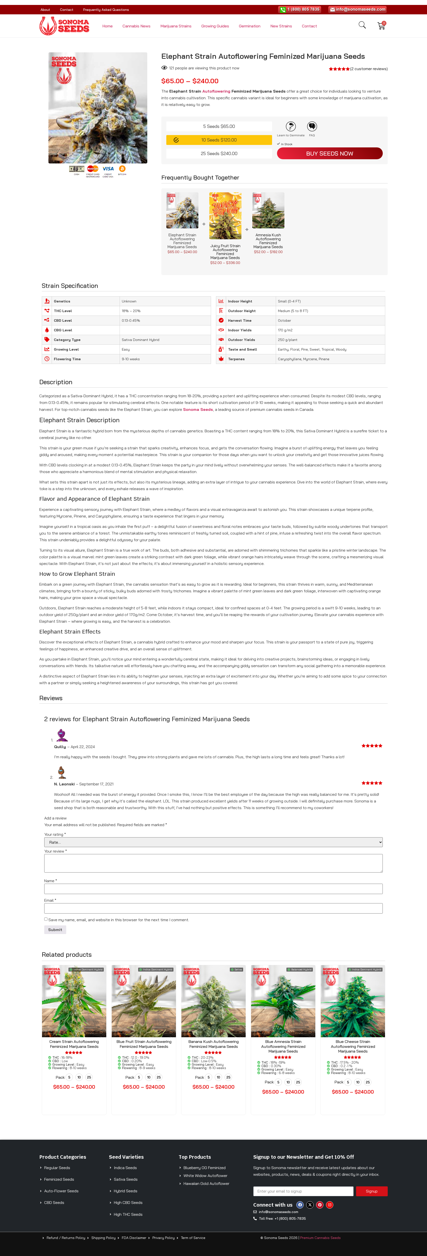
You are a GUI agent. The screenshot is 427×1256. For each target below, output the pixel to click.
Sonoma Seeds (198, 409)
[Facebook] (300, 1205)
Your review (55, 851)
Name (50, 881)
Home (107, 25)
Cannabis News (136, 25)
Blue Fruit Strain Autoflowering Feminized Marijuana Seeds (143, 1044)
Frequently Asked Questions (106, 9)
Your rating (55, 834)
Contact (66, 9)
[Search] (362, 25)
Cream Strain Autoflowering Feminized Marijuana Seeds (74, 1044)
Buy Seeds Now (329, 153)
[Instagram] (329, 1205)
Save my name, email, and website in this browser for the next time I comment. (118, 920)
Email (50, 900)
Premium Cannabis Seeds (320, 1238)
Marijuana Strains (176, 25)
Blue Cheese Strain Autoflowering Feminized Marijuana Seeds (353, 1046)
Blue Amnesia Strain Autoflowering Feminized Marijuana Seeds (283, 1046)
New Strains (281, 25)
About (45, 9)
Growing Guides (215, 25)
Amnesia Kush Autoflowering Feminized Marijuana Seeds (268, 240)
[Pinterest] (319, 1205)
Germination (249, 25)
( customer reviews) (369, 68)
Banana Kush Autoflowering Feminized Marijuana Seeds (213, 1044)
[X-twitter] (310, 1205)
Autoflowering (216, 91)
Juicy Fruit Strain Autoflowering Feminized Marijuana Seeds (225, 251)
